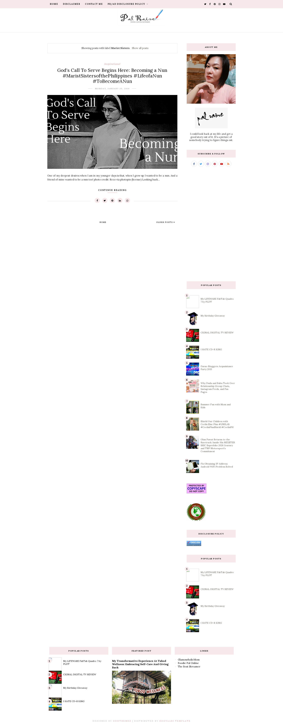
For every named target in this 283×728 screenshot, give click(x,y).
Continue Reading (112, 190)
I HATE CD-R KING (211, 349)
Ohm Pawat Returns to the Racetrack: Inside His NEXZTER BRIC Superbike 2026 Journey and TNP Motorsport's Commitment (218, 445)
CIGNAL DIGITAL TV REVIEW (217, 332)
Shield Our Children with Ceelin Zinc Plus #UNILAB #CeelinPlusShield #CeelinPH (217, 424)
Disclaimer (71, 4)
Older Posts (165, 222)
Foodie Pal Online (188, 663)
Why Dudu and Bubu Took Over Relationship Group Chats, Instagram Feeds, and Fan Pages (218, 387)
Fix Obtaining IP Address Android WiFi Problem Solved (217, 465)
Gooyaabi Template (175, 721)
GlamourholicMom (189, 659)
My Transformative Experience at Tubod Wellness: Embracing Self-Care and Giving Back (140, 664)
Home (54, 4)
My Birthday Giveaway (213, 315)
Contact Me (94, 4)
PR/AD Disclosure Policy (127, 4)
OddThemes (122, 721)
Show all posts (140, 48)
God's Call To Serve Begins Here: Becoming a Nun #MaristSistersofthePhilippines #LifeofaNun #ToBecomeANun (112, 75)
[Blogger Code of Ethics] (196, 520)
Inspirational (112, 63)
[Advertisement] (211, 224)
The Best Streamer (189, 666)
